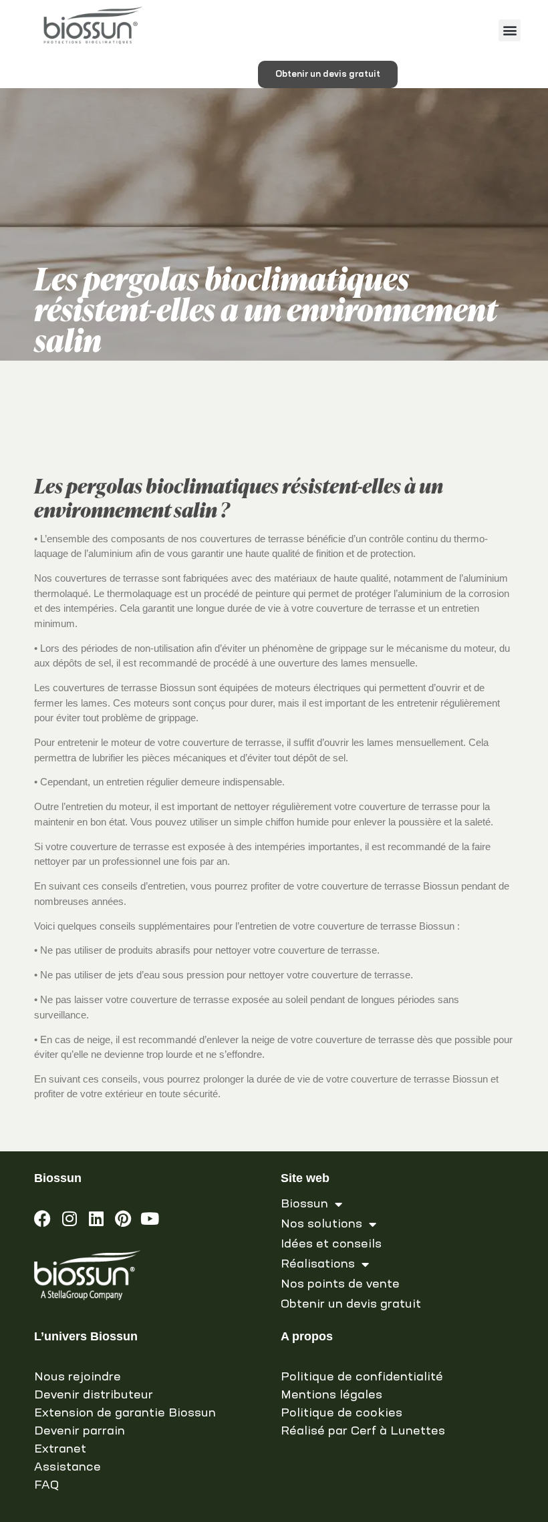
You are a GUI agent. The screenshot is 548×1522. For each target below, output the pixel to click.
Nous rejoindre (77, 1377)
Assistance (67, 1467)
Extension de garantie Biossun (125, 1413)
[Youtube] (149, 1218)
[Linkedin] (96, 1218)
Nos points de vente (340, 1284)
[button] (510, 30)
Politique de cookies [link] (341, 1413)
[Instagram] (69, 1218)
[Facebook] (42, 1218)
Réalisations (318, 1264)
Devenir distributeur (93, 1395)
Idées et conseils (331, 1244)
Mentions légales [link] (331, 1395)
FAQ (46, 1485)
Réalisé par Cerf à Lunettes (363, 1431)
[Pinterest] (122, 1218)
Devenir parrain (79, 1431)
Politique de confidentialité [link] (362, 1377)
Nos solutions (321, 1224)
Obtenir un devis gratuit (351, 1304)
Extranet (60, 1449)
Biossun (304, 1204)
